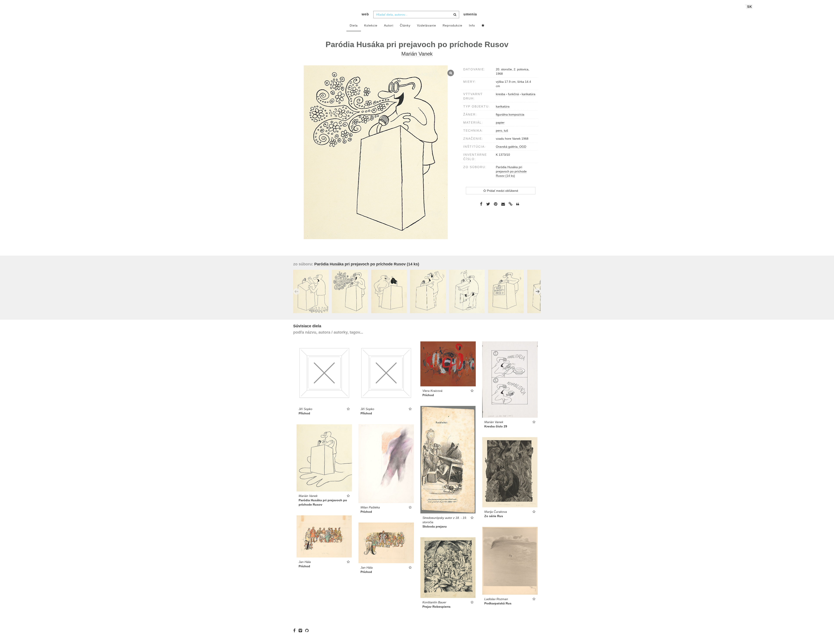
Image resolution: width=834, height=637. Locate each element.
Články (405, 25)
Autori (388, 25)
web (365, 14)
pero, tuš (502, 130)
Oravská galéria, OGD (511, 146)
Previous (296, 291)
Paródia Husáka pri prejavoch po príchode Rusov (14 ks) (511, 171)
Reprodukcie (452, 25)
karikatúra (503, 106)
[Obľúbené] (483, 25)
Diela (354, 25)
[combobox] (416, 14)
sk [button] (749, 6)
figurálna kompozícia (510, 114)
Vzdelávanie (426, 25)
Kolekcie (370, 25)
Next (537, 291)
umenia (470, 14)
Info (472, 25)
